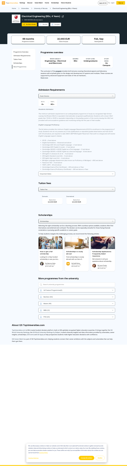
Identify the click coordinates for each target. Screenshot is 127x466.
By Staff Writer (76, 263)
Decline (100, 458)
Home (14, 8)
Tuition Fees (17, 59)
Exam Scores (44, 96)
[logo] (10, 3)
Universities (25, 8)
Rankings (22, 3)
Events (47, 3)
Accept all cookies (86, 458)
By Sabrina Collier (50, 263)
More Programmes (19, 67)
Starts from (52, 200)
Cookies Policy (43, 452)
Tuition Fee (43, 189)
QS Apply (40, 335)
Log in (112, 3)
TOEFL (52, 101)
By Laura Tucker (102, 265)
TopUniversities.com (18, 330)
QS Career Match (18, 339)
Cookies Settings (33, 458)
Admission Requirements (21, 56)
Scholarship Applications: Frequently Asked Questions (101, 254)
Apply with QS (103, 3)
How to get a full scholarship (46, 253)
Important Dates (45, 174)
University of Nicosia (40, 8)
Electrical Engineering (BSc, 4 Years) (41, 16)
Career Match (39, 3)
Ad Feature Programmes (53, 290)
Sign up (121, 3)
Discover (29, 3)
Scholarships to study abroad (74, 253)
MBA (47, 310)
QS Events (30, 335)
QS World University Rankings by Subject (46, 332)
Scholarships (55, 3)
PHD (47, 317)
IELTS (42, 101)
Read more (44, 78)
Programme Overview (20, 52)
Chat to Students (66, 3)
